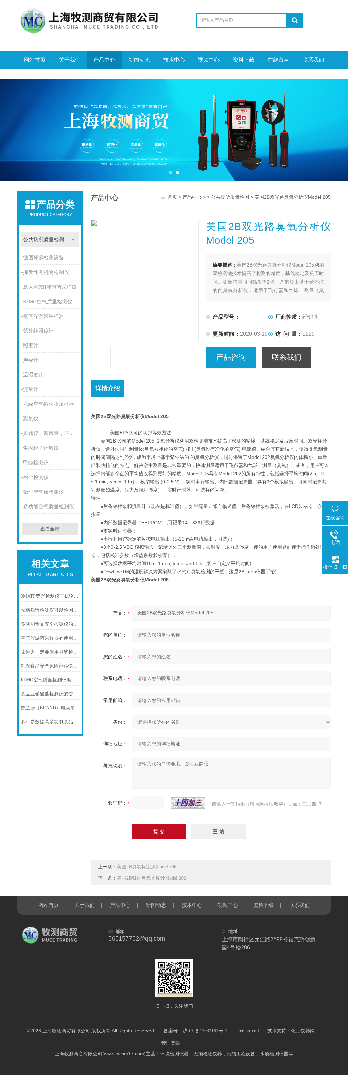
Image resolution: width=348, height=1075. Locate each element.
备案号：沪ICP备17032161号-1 (195, 1030)
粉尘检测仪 (36, 477)
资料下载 (244, 60)
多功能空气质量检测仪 (48, 506)
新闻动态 (139, 60)
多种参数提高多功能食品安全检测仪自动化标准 (50, 721)
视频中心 (209, 60)
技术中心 (174, 60)
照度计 (30, 345)
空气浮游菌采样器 (43, 316)
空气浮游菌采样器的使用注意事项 (50, 638)
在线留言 (278, 60)
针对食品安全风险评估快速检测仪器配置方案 (50, 666)
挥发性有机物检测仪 (46, 272)
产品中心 (104, 60)
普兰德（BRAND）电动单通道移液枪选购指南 (50, 707)
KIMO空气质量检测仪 (47, 301)
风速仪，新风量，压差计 (51, 433)
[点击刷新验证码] (188, 803)
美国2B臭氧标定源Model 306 (146, 866)
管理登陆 (170, 1043)
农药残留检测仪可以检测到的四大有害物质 (50, 610)
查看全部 (49, 528)
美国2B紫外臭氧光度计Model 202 (151, 878)
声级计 (30, 360)
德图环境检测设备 (43, 257)
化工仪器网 (303, 1030)
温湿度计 (33, 375)
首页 (172, 197)
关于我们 (70, 60)
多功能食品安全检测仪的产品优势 (50, 624)
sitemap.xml (247, 1030)
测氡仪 (30, 418)
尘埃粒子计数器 (41, 448)
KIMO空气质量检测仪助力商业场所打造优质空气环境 (50, 680)
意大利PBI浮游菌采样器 (50, 287)
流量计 (30, 389)
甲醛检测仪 (36, 462)
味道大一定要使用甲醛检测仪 (50, 652)
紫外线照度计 (38, 331)
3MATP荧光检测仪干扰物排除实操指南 (50, 596)
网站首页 (35, 60)
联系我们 (313, 60)
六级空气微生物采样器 (48, 404)
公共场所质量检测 (43, 239)
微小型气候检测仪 (43, 492)
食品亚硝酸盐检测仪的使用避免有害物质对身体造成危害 (50, 693)
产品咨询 (231, 357)
